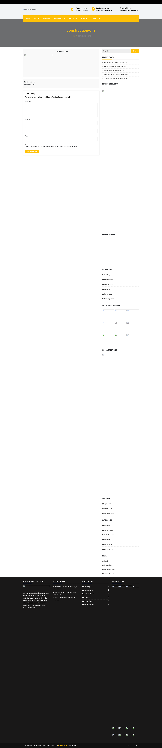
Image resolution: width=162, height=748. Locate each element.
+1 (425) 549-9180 (82, 10)
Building (107, 275)
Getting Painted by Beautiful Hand (115, 66)
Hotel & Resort (109, 284)
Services (46, 18)
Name (27, 120)
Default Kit (72, 745)
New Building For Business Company (116, 74)
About (36, 18)
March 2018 (108, 509)
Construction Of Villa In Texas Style (115, 62)
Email (27, 128)
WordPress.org (109, 573)
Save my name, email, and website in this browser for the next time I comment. (51, 146)
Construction (108, 280)
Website (27, 136)
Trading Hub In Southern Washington (116, 78)
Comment (28, 101)
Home (28, 18)
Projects (73, 18)
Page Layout (59, 18)
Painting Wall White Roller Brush (114, 70)
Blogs (83, 18)
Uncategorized (109, 299)
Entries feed (108, 565)
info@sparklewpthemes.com (129, 10)
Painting (107, 289)
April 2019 (107, 504)
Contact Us (95, 18)
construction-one (61, 51)
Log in (106, 561)
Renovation (108, 294)
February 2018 (109, 513)
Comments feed (109, 569)
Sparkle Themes (63, 745)
